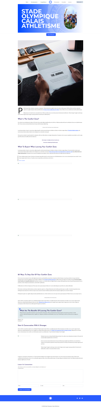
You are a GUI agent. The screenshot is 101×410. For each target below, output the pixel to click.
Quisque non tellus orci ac (44, 302)
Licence (69, 2)
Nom (19, 385)
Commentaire (21, 368)
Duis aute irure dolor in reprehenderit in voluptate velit (60, 151)
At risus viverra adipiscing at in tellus (51, 109)
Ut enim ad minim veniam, (73, 130)
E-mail (42, 385)
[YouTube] (82, 398)
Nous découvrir (51, 34)
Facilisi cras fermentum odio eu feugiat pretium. (61, 330)
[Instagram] (80, 398)
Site (63, 385)
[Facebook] (77, 398)
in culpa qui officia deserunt (50, 279)
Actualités (64, 2)
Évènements (56, 2)
